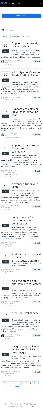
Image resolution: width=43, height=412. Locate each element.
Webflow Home (13, 406)
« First (5, 383)
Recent (5, 36)
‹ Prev (13, 383)
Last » (16, 386)
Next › (9, 386)
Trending (15, 36)
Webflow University (28, 406)
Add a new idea (21, 16)
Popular (26, 36)
